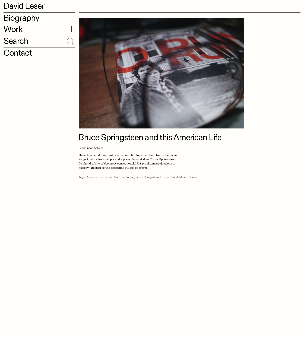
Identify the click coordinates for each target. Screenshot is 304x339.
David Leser (24, 6)
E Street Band (169, 177)
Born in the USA (108, 177)
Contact (18, 53)
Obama (193, 177)
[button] (69, 40)
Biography (21, 18)
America (92, 177)
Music (183, 177)
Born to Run (127, 177)
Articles (98, 148)
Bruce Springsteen (147, 177)
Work (13, 29)
